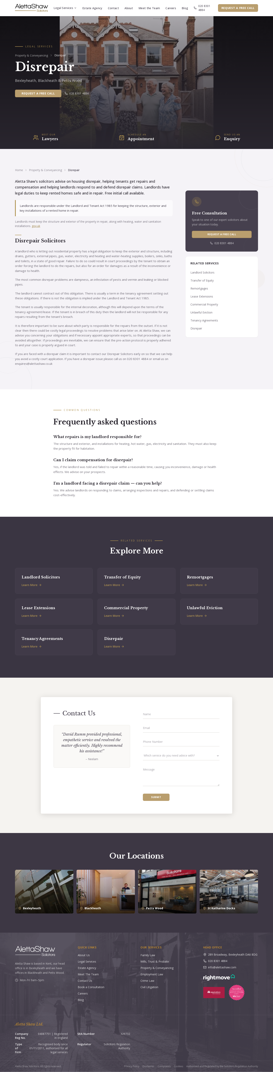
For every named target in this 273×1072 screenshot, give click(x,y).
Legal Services (63, 8)
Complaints (164, 1066)
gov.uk (36, 226)
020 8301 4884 (204, 8)
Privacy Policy (131, 1066)
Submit (156, 797)
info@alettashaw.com (222, 967)
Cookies (178, 1066)
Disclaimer (148, 1066)
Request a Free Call (238, 8)
